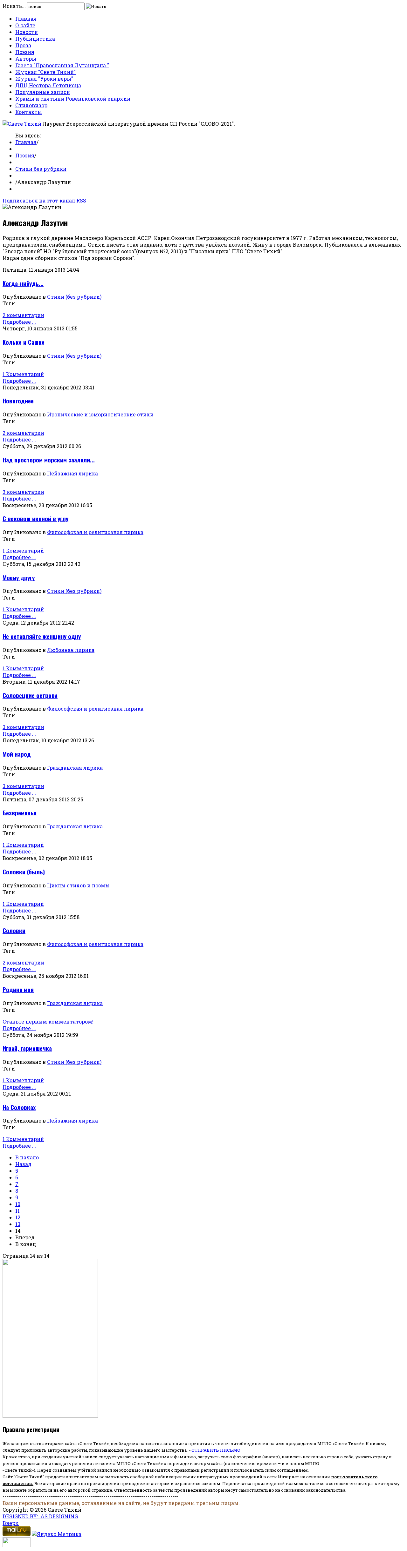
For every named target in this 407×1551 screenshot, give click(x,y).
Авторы (25, 58)
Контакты (28, 112)
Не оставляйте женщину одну (42, 636)
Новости (26, 32)
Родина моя (18, 989)
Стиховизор (31, 105)
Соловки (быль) (24, 871)
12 (17, 1217)
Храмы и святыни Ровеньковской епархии (72, 98)
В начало (27, 1157)
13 (17, 1224)
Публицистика (35, 38)
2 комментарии (23, 315)
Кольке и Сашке (24, 342)
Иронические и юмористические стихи (100, 414)
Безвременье (20, 812)
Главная (26, 18)
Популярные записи (42, 92)
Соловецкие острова (30, 695)
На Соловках (19, 1107)
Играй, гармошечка (27, 1048)
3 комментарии (23, 491)
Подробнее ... (19, 321)
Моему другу (19, 577)
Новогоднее (18, 400)
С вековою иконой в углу (35, 518)
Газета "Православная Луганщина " (62, 65)
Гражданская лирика (75, 767)
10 (17, 1204)
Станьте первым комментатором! (48, 1021)
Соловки (14, 930)
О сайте (25, 25)
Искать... (14, 6)
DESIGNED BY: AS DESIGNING (40, 1516)
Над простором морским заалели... (49, 459)
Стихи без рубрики (40, 168)
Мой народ (17, 754)
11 (17, 1210)
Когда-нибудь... (23, 283)
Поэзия (24, 52)
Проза (23, 45)
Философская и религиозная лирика (95, 532)
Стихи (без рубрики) (74, 296)
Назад (23, 1164)
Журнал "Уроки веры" (44, 78)
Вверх (11, 1523)
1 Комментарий (23, 374)
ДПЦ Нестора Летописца (48, 85)
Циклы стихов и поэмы (78, 885)
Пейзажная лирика (72, 473)
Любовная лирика (70, 649)
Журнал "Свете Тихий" (45, 72)
